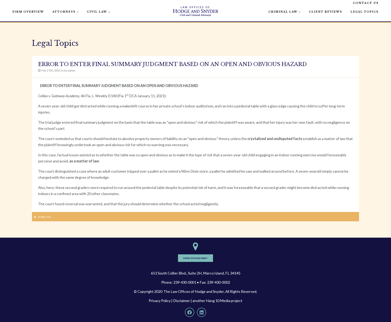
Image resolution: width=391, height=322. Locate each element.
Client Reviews (325, 11)
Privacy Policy (160, 300)
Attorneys (64, 11)
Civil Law (97, 11)
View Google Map (195, 258)
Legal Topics (364, 11)
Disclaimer (181, 300)
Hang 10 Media (218, 300)
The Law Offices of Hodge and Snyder (194, 291)
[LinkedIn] (201, 312)
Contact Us (366, 3)
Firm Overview (28, 11)
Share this (44, 216)
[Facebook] (189, 312)
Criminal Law (283, 11)
